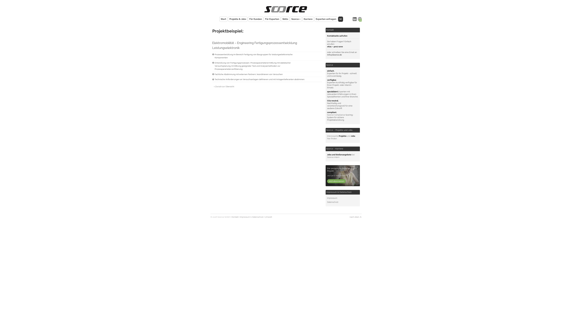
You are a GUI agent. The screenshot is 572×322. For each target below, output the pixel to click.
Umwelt (268, 217)
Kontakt (235, 217)
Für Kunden (255, 19)
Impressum (332, 198)
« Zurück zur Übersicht (224, 86)
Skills (285, 19)
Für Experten (272, 19)
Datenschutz (332, 202)
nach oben (355, 217)
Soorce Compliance (336, 115)
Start (223, 19)
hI (340, 19)
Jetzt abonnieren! (336, 181)
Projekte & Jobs (237, 19)
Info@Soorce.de (334, 55)
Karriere (308, 19)
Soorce (295, 19)
